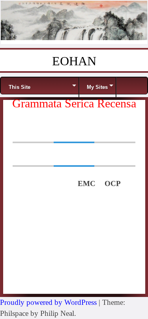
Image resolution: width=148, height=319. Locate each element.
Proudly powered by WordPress (48, 302)
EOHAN (74, 61)
